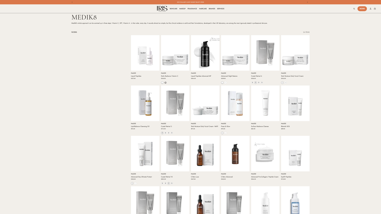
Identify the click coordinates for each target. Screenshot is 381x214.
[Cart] (375, 9)
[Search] (354, 9)
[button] (162, 82)
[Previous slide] (72, 2)
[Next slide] (307, 2)
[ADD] (156, 67)
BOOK (362, 8)
